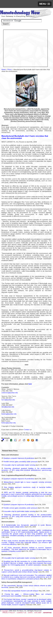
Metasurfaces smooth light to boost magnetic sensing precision (28, 482)
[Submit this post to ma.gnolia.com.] (29, 441)
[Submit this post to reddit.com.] (25, 441)
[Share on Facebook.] (37, 441)
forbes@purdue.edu (8, 423)
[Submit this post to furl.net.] (33, 441)
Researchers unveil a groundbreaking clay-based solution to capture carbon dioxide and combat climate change (26, 571)
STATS (30, 612)
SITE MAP (37, 612)
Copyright (5, 611)
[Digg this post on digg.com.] (8, 441)
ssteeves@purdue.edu (9, 393)
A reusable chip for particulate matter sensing (19, 465)
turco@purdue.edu (8, 400)
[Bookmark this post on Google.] (16, 441)
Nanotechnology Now (25, 14)
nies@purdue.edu (7, 407)
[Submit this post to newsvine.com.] (12, 441)
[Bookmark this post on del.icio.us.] (3, 441)
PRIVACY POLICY (9, 612)
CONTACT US (21, 612)
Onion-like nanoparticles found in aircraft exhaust (20, 591)
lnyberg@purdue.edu (8, 414)
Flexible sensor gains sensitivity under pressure (20, 461)
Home (3, 69)
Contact (26, 429)
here (30, 384)
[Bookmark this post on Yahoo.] (20, 441)
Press (10, 69)
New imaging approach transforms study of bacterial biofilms (28, 487)
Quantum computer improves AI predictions (18, 458)
